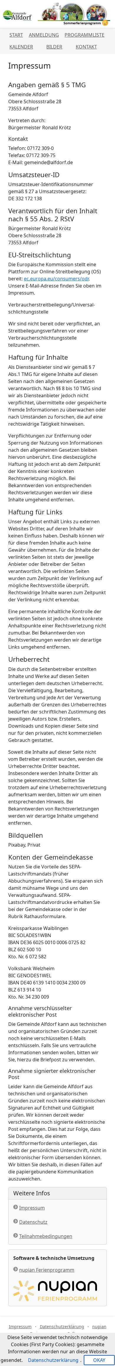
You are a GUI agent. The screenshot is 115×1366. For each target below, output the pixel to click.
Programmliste (84, 35)
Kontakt (86, 46)
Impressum (32, 1207)
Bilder (54, 46)
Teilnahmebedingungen (45, 1236)
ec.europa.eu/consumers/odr (56, 278)
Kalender (21, 46)
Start (16, 35)
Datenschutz (33, 1222)
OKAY (99, 1360)
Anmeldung (44, 35)
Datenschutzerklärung (62, 1326)
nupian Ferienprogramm (46, 1270)
